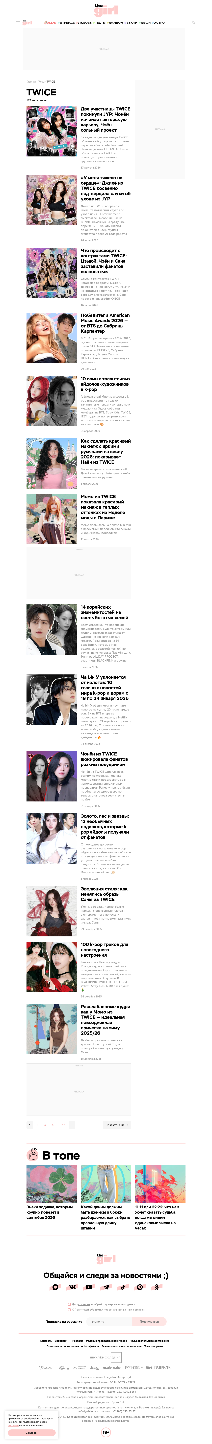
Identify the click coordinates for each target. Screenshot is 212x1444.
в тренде (67, 23)
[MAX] (55, 1287)
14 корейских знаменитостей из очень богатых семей (104, 612)
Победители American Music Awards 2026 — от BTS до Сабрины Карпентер (105, 323)
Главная (31, 81)
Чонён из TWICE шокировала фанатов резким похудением (104, 759)
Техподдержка (153, 1346)
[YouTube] (89, 1287)
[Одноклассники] (156, 1287)
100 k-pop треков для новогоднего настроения (104, 949)
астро (159, 23)
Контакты (46, 1341)
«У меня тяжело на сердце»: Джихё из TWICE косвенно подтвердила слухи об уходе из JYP (106, 188)
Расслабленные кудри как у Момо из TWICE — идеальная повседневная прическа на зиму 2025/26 (105, 1020)
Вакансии (61, 1341)
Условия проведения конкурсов (106, 1341)
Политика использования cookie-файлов (73, 1346)
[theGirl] (27, 22)
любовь (85, 23)
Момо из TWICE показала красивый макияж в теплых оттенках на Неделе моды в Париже (103, 507)
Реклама (77, 1341)
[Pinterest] (140, 1287)
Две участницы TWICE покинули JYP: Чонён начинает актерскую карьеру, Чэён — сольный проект (106, 119)
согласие (84, 1304)
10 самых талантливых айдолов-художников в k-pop (106, 384)
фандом (116, 23)
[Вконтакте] (72, 1287)
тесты (100, 23)
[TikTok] (123, 1287)
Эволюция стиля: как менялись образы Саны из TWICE (104, 894)
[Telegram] (106, 1287)
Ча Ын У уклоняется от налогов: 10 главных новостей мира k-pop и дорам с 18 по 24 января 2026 (105, 687)
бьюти (132, 23)
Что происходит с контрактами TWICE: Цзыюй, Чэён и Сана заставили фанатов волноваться (104, 261)
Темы (41, 81)
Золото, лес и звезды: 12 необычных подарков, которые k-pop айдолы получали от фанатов (105, 826)
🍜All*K (49, 23)
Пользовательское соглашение (149, 1341)
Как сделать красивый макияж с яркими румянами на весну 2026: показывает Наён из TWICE (106, 451)
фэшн (146, 23)
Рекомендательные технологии (121, 1346)
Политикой (82, 1309)
